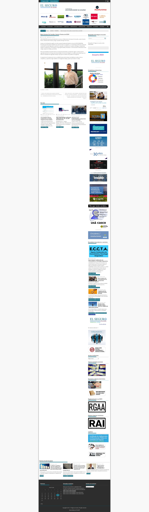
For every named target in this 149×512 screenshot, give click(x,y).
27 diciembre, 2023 (92, 258)
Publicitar (89, 26)
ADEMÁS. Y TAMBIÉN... (45, 89)
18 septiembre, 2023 (102, 289)
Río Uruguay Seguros (92, 314)
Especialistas (82, 26)
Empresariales (73, 26)
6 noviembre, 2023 (102, 276)
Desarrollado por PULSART (74, 510)
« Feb (41, 503)
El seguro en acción (51, 37)
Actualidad (50, 26)
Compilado (66, 26)
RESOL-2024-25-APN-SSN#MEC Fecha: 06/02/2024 (73, 493)
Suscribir (102, 26)
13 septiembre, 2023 (102, 302)
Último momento (70, 475)
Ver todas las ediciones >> (93, 327)
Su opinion (95, 26)
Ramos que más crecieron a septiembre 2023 (72, 486)
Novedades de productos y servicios (94, 274)
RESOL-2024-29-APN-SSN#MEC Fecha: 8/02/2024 (73, 492)
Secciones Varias (58, 26)
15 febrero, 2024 (44, 114)
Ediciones (43, 26)
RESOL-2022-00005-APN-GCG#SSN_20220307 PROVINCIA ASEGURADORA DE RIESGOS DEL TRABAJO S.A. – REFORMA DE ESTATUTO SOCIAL (51, 95)
